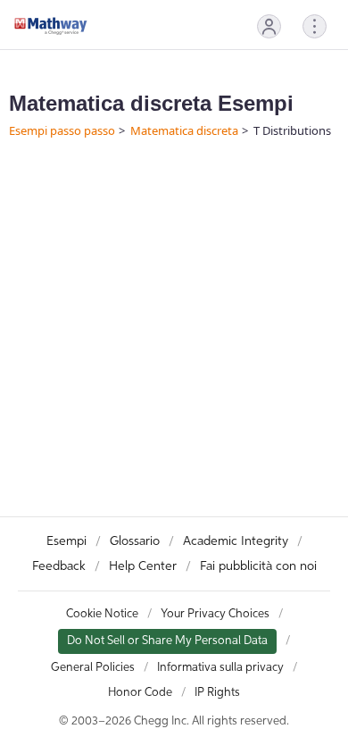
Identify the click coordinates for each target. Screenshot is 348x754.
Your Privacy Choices (215, 614)
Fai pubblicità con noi (258, 566)
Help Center (143, 566)
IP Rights (217, 693)
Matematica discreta (184, 130)
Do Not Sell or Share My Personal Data (167, 641)
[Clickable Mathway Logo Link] (50, 26)
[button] (269, 26)
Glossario (135, 541)
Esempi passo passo (62, 130)
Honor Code (140, 693)
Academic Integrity (235, 541)
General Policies (93, 668)
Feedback (59, 566)
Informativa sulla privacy (220, 668)
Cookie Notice (102, 614)
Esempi (66, 541)
